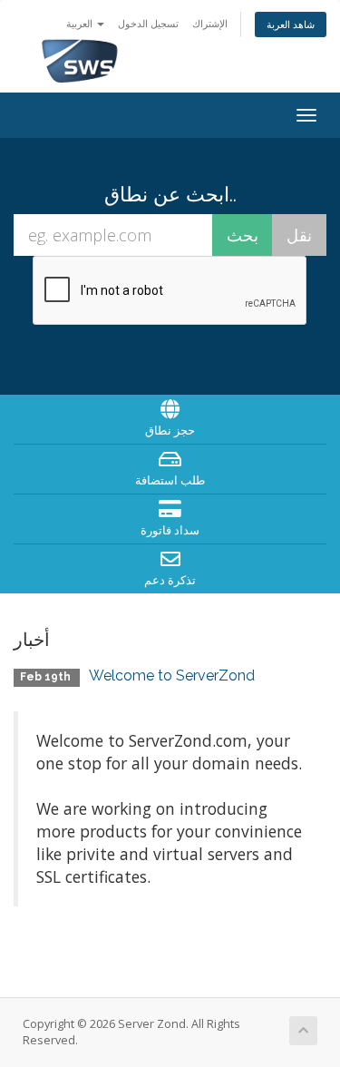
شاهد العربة (291, 24)
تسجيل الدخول (148, 23)
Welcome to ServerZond (172, 675)
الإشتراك (210, 23)
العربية (80, 23)
